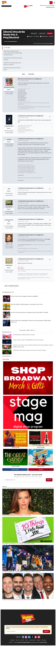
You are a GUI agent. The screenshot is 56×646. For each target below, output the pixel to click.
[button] (51, 2)
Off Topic (49, 33)
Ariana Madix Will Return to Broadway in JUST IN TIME (16, 515)
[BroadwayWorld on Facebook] (23, 637)
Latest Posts (42, 33)
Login (47, 2)
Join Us (26, 640)
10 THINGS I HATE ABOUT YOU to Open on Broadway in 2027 (18, 543)
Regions (39, 640)
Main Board (34, 33)
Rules (52, 36)
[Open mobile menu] (54, 2)
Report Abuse (45, 36)
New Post (31, 36)
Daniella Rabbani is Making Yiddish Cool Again (24, 334)
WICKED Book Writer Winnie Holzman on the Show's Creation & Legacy (29, 350)
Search (37, 36)
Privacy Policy (43, 642)
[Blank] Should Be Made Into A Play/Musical (30, 79)
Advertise (12, 640)
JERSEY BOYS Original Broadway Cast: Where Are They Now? (18, 599)
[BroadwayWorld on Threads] (35, 637)
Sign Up (46, 631)
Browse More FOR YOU (27, 330)
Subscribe (31, 74)
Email (23, 74)
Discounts (41, 469)
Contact (22, 640)
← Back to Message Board (10, 41)
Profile (8, 89)
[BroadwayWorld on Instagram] (26, 637)
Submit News (32, 640)
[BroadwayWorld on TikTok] (32, 637)
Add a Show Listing (6, 5)
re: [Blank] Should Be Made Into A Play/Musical (30, 116)
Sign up (49, 479)
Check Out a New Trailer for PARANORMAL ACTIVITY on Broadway (28, 340)
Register (43, 2)
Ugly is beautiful (21, 268)
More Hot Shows (15, 469)
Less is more (20, 267)
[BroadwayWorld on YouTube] (39, 637)
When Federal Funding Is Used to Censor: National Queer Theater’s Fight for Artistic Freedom (13, 52)
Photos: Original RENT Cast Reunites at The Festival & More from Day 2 (21, 571)
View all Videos (6, 356)
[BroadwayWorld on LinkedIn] (29, 637)
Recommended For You (8, 292)
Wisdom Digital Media (24, 642)
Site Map (44, 640)
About (17, 640)
